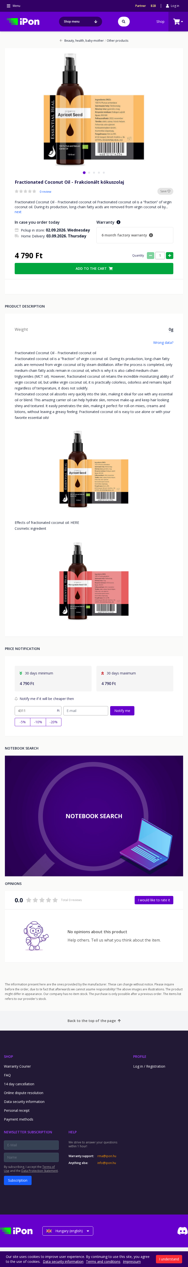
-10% (38, 722)
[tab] (84, 172)
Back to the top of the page (92, 1020)
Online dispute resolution (23, 1092)
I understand (169, 1259)
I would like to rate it (154, 900)
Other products (116, 41)
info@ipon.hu (106, 1163)
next (18, 211)
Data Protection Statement (39, 1171)
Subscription (17, 1180)
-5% (23, 722)
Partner (140, 6)
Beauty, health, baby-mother (84, 41)
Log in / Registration (149, 1066)
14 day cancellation (19, 1084)
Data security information (24, 1101)
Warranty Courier (17, 1066)
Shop (160, 21)
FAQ (7, 1075)
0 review (45, 192)
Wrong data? (163, 342)
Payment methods (18, 1119)
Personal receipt (17, 1110)
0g (171, 329)
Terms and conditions (103, 1261)
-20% (53, 722)
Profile (139, 1056)
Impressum (132, 1261)
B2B (153, 6)
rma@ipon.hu (106, 1156)
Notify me (122, 710)
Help (73, 1132)
